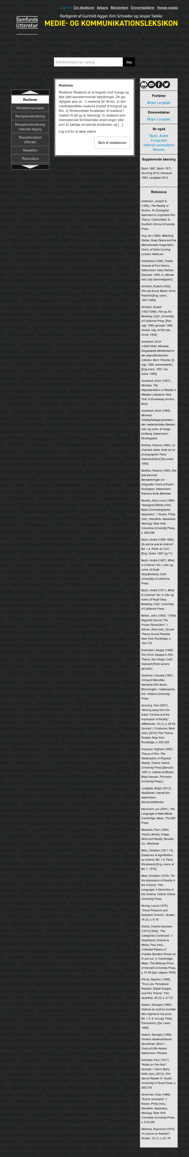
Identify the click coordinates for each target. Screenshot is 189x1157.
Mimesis (159, 149)
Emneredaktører (143, 7)
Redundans (30, 158)
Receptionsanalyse (30, 107)
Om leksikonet (84, 7)
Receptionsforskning (30, 116)
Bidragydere (119, 7)
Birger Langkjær (159, 102)
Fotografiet (159, 140)
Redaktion (30, 150)
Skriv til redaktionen (112, 142)
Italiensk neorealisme (158, 145)
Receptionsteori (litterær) (30, 139)
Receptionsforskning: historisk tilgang (30, 126)
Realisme (30, 99)
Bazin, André (159, 135)
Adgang (102, 7)
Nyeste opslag (167, 7)
